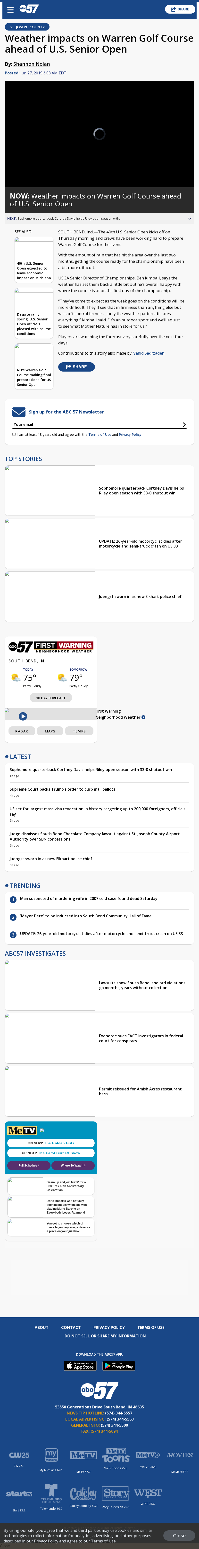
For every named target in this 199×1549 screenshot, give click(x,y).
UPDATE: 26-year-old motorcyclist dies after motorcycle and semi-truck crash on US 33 (140, 544)
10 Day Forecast (51, 698)
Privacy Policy (130, 434)
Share (183, 9)
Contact (71, 1327)
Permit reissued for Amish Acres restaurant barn (140, 1091)
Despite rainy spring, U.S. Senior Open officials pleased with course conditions (34, 324)
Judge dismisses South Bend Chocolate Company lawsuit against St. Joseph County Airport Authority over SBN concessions (95, 836)
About (42, 1327)
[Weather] (50, 651)
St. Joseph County (27, 26)
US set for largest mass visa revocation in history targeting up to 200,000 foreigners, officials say (97, 811)
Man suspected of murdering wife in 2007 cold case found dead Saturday (89, 898)
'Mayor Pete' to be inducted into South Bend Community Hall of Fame (86, 916)
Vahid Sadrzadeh (149, 353)
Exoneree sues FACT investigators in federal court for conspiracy (141, 1038)
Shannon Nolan (31, 64)
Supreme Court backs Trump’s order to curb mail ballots (62, 789)
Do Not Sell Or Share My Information (105, 1336)
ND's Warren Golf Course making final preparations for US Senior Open (34, 377)
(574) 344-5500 (114, 1425)
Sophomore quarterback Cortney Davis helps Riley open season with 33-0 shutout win (141, 490)
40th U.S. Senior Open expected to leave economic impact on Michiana (34, 270)
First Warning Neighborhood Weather (118, 714)
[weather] (16, 677)
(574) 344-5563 (120, 1419)
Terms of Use (99, 434)
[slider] (27, 171)
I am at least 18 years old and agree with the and (79, 434)
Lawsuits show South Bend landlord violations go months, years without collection (142, 985)
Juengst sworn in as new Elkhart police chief (140, 596)
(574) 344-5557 (118, 1413)
